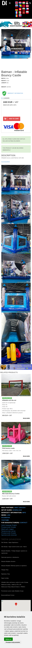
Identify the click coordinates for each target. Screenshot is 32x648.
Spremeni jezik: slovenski (9, 535)
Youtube (5, 520)
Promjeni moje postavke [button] (13, 642)
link (8, 515)
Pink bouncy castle (8, 448)
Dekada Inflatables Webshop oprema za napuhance (14, 565)
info (24, 512)
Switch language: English (9, 525)
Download (17, 510)
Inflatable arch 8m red (9, 400)
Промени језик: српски (8, 531)
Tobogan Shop (4, 569)
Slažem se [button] (8, 639)
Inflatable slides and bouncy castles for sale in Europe (14, 582)
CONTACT (23, 522)
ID (2, 98)
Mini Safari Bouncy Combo (11, 493)
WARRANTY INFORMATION (15, 93)
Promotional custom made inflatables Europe (12, 591)
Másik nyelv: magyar (7, 529)
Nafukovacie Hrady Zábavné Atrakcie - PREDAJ (13, 586)
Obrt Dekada (20, 507)
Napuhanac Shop (5, 574)
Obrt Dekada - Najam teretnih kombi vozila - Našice (14, 546)
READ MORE (26, 418)
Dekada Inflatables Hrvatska (8, 561)
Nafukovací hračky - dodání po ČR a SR (11, 584)
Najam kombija (5, 578)
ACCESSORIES (5, 162)
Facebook (5, 517)
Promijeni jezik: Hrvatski (8, 527)
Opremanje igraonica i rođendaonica (10, 557)
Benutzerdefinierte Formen (7, 595)
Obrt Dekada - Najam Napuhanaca (9, 542)
